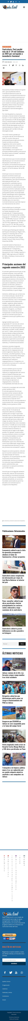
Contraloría (6, 520)
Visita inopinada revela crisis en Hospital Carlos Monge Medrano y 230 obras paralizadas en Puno (13, 746)
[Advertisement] (14, 26)
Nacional (5, 46)
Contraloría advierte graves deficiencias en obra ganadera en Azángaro (13, 630)
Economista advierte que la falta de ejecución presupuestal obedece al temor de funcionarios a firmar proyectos (14, 553)
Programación (5, 985)
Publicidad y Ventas (7, 992)
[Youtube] (13, 1)
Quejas (4, 1000)
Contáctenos (5, 996)
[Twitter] (11, 1)
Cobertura (4, 989)
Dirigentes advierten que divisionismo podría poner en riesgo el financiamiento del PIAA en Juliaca (12, 699)
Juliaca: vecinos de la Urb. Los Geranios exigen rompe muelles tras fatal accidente (13, 675)
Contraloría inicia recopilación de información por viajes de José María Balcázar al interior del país (13, 579)
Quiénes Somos (6, 981)
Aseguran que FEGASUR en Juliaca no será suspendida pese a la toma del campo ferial (13, 723)
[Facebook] (8, 1)
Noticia (9, 46)
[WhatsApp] (16, 1)
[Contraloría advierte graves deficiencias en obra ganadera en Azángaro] (11, 620)
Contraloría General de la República (17, 520)
